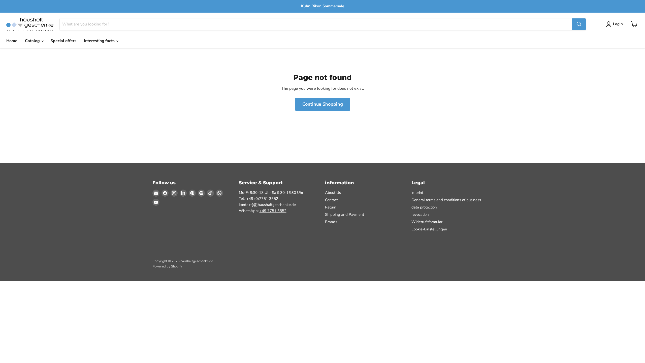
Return (330, 207)
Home (11, 41)
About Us (333, 192)
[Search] (579, 24)
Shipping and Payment (344, 214)
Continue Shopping (322, 104)
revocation (420, 214)
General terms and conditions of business (446, 199)
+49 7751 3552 (273, 210)
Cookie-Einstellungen (429, 229)
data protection (424, 207)
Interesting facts (100, 41)
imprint (417, 192)
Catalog (33, 41)
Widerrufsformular (426, 221)
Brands (331, 221)
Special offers (63, 41)
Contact (331, 199)
